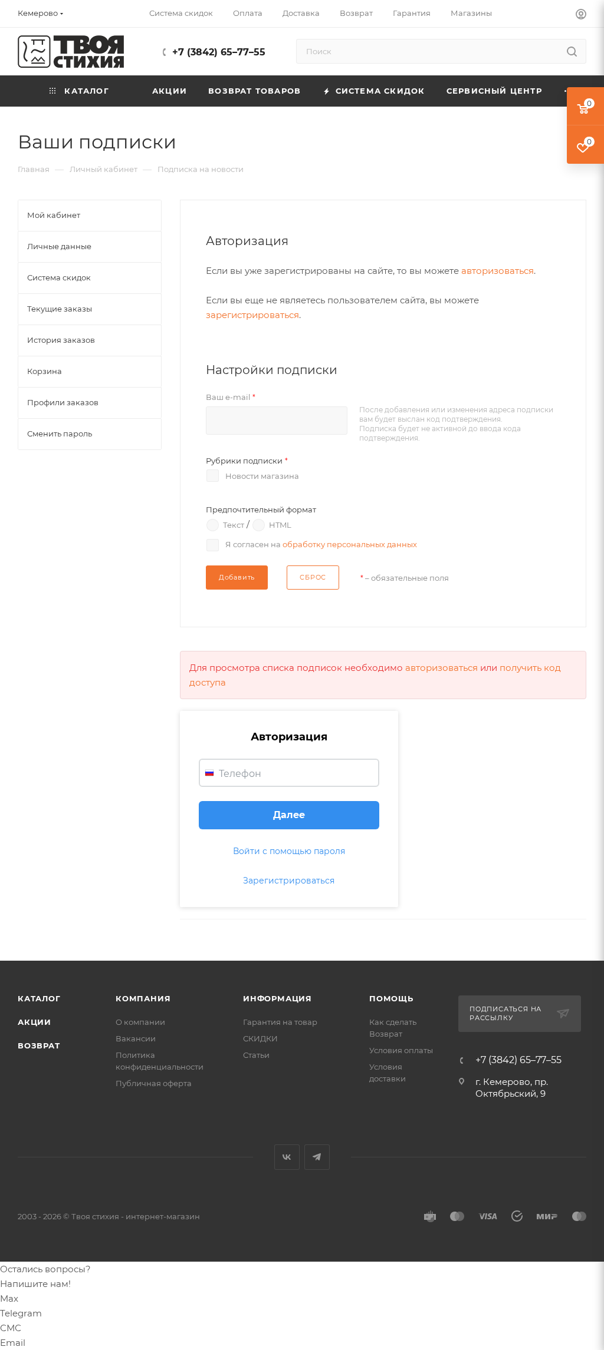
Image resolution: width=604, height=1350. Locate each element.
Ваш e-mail (230, 397)
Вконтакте (287, 1157)
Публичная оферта (154, 1083)
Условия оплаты (401, 1050)
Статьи (256, 1055)
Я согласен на (321, 544)
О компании (140, 1022)
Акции (34, 1022)
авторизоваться (497, 270)
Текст (233, 524)
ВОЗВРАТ (39, 1045)
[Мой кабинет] (581, 15)
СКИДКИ (260, 1038)
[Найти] (571, 51)
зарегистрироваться (252, 314)
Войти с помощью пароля (289, 851)
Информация (277, 998)
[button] (289, 815)
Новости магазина (262, 476)
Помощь (391, 998)
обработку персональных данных (350, 544)
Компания (143, 998)
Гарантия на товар (280, 1022)
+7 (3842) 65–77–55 (218, 52)
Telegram (317, 1157)
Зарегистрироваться (288, 880)
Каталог (39, 998)
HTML (280, 524)
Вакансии (136, 1038)
